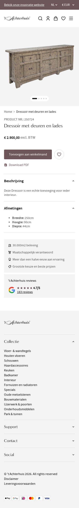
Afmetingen (13, 208)
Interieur (10, 380)
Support (11, 426)
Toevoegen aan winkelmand (28, 154)
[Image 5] (46, 98)
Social (9, 454)
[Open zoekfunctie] (40, 18)
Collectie (11, 341)
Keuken (9, 370)
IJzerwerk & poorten (18, 404)
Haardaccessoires (16, 365)
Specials (9, 390)
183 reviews (25, 292)
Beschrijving (13, 181)
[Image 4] (43, 98)
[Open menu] (71, 18)
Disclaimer (11, 479)
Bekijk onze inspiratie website (24, 5)
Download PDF (19, 165)
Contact (10, 440)
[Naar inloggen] (48, 18)
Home (8, 112)
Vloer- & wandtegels (17, 351)
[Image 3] (41, 98)
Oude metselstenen (17, 395)
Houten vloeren (14, 356)
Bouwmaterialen (15, 399)
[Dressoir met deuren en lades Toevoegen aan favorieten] (59, 154)
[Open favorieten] (63, 18)
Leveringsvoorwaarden (19, 484)
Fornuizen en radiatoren (20, 385)
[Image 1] (34, 98)
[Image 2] (39, 98)
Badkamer (11, 375)
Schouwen (11, 361)
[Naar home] (17, 18)
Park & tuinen (13, 414)
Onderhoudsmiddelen (19, 409)
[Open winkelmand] (56, 18)
